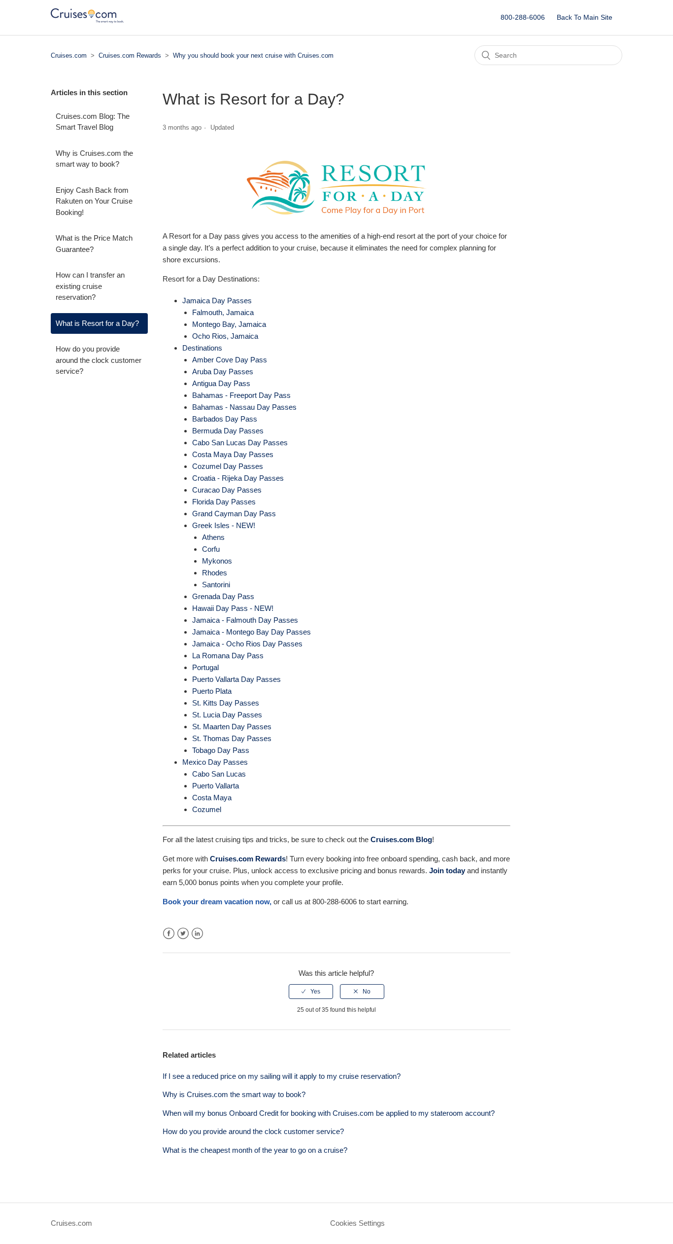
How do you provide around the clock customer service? (98, 360)
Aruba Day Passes (222, 371)
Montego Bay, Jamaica (229, 324)
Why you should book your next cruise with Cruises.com (253, 55)
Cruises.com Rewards (131, 55)
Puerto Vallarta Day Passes (236, 679)
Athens (213, 537)
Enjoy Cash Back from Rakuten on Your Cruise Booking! (94, 201)
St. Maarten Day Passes (231, 726)
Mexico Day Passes (215, 762)
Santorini (216, 584)
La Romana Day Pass (228, 655)
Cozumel (206, 809)
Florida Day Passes (224, 502)
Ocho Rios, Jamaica (225, 336)
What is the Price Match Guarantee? (94, 243)
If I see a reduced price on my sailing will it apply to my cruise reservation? (282, 1076)
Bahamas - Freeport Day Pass (241, 395)
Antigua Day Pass (221, 383)
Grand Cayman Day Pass (234, 513)
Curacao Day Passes (227, 490)
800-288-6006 (523, 17)
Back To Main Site (584, 17)
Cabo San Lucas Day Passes (240, 442)
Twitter (183, 933)
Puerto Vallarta (215, 786)
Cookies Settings (357, 1223)
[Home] (87, 22)
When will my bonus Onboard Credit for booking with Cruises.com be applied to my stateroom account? (329, 1113)
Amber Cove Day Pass (229, 359)
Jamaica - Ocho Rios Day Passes (247, 644)
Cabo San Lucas (219, 774)
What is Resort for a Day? (97, 323)
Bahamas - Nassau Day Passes (244, 407)
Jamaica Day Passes (217, 300)
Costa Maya (212, 797)
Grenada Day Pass (223, 596)
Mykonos (217, 561)
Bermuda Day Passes (228, 431)
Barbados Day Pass (224, 419)
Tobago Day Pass (220, 750)
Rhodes (214, 573)
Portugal (205, 667)
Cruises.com (69, 55)
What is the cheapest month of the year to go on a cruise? (255, 1150)
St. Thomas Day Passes (231, 738)
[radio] (311, 991)
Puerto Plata (212, 691)
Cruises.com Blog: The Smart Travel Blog (93, 122)
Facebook (169, 933)
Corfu (211, 549)
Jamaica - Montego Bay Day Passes (251, 632)
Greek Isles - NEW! (223, 525)
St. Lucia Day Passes (227, 715)
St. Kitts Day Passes (225, 703)
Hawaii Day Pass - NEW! (232, 608)
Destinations (202, 348)
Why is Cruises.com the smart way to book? (94, 159)
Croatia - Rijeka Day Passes (238, 478)
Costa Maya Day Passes (232, 454)
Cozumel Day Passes (227, 466)
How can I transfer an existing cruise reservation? (90, 286)
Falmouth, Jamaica (223, 312)
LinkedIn (197, 933)
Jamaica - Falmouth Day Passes (245, 620)
